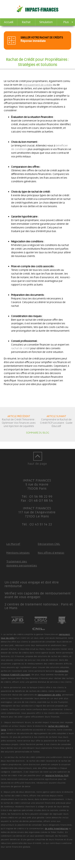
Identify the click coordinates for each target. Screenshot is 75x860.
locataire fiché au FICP (56, 775)
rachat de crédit (20, 348)
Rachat (26, 22)
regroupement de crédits (37, 84)
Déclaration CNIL (49, 544)
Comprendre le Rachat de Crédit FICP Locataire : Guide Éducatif (56, 423)
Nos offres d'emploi (51, 552)
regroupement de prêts (49, 695)
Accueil (8, 22)
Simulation (46, 22)
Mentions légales (18, 552)
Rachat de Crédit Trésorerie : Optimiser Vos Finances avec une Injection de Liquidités (19, 423)
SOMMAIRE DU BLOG (37, 432)
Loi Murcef (13, 544)
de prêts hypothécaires (56, 828)
